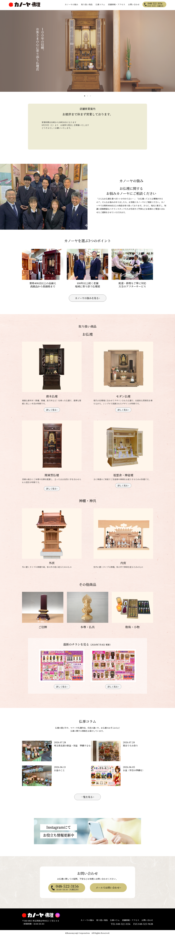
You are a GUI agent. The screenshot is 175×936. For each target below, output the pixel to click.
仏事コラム (100, 4)
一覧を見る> (87, 797)
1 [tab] (84, 95)
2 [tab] (87, 95)
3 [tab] (90, 95)
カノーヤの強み (71, 4)
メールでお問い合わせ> (108, 887)
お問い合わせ (134, 4)
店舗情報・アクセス (116, 4)
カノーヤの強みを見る (87, 298)
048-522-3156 (155, 4)
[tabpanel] (87, 51)
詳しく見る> (52, 409)
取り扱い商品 (86, 4)
